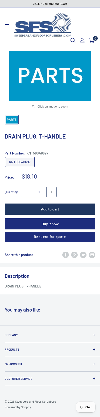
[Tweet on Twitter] (83, 254)
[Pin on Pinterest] (74, 254)
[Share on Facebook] (65, 254)
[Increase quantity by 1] (51, 192)
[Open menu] (7, 24)
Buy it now (50, 224)
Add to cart (50, 209)
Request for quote (50, 237)
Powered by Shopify (18, 407)
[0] (91, 40)
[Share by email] (92, 254)
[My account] (82, 40)
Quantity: (12, 192)
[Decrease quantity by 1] (27, 192)
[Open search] (73, 40)
